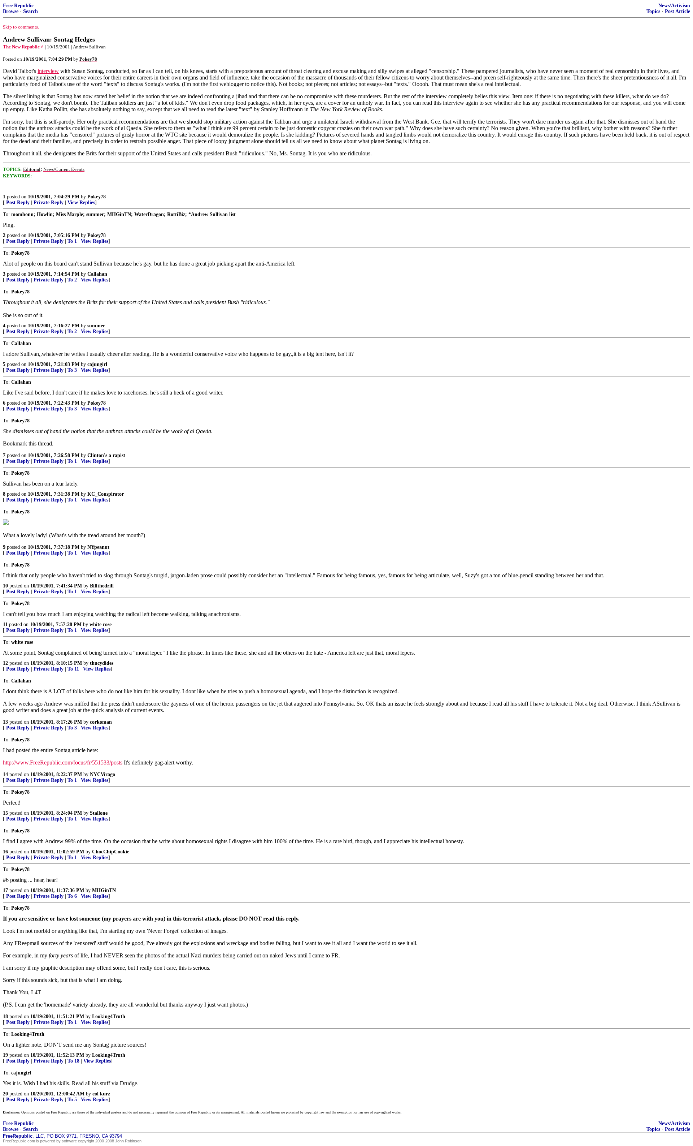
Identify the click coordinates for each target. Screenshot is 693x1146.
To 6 (72, 896)
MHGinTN (104, 890)
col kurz (101, 1094)
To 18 (73, 1061)
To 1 (72, 241)
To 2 (72, 280)
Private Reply (49, 202)
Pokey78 (96, 196)
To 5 (72, 1099)
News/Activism (674, 5)
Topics (653, 11)
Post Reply (18, 202)
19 (5, 1055)
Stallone (99, 813)
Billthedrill (102, 586)
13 (5, 722)
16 (5, 851)
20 (5, 1094)
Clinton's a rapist (106, 455)
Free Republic (18, 5)
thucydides (101, 663)
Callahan (97, 274)
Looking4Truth (108, 1016)
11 (5, 624)
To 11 (73, 669)
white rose (101, 624)
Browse (10, 11)
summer (96, 325)
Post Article (677, 11)
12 (5, 663)
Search (30, 11)
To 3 (72, 370)
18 (5, 1016)
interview (48, 71)
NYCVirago (102, 774)
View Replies (81, 202)
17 (5, 890)
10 (5, 586)
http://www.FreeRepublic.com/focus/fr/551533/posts (62, 762)
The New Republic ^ (23, 46)
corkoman (101, 722)
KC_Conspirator (105, 494)
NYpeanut (98, 547)
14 (5, 774)
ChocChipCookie (110, 851)
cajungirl (97, 364)
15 (5, 813)
